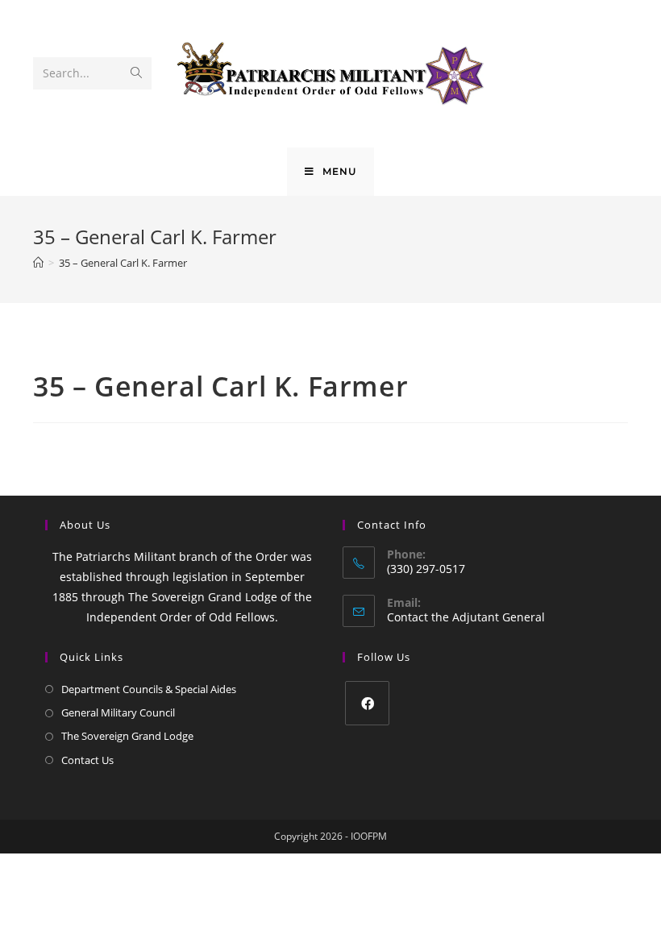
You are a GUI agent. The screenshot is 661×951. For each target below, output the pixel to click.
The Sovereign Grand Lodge (127, 736)
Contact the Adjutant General (466, 617)
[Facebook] (367, 703)
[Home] (38, 262)
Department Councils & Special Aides (148, 689)
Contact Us (87, 760)
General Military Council (118, 712)
